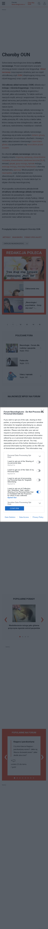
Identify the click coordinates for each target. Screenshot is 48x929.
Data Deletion (10, 517)
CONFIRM (14, 508)
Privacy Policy (38, 517)
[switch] (38, 462)
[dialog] (24, 464)
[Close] (43, 412)
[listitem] (24, 456)
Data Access (24, 517)
